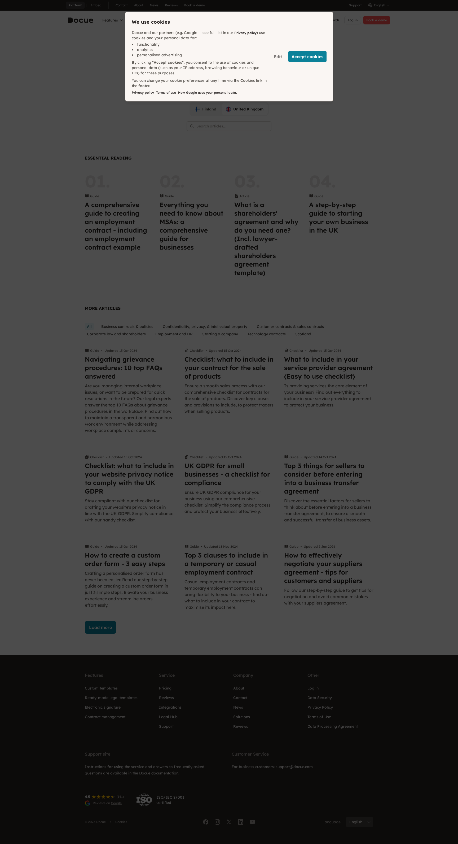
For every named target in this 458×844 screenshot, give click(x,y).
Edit (278, 56)
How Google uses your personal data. (207, 93)
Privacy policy (245, 33)
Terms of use (166, 93)
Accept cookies (307, 56)
